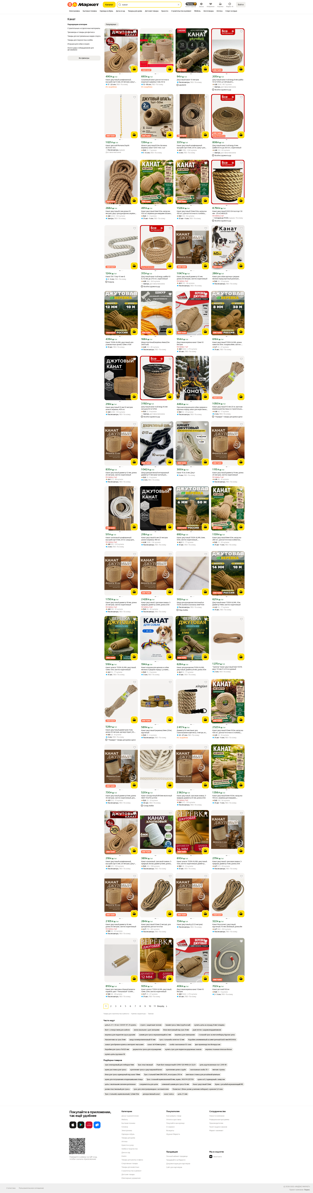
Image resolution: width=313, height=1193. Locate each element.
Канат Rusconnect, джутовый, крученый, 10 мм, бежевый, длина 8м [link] (227, 925)
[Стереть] (178, 4)
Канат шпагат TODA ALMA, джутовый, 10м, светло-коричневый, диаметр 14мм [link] (192, 862)
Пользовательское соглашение (31, 1188)
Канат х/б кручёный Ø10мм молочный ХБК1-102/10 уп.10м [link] (156, 797)
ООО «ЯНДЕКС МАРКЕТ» (300, 1187)
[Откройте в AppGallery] (89, 1128)
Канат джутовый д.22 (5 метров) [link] (190, 924)
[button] (111, 24)
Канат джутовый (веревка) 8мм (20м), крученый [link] (156, 731)
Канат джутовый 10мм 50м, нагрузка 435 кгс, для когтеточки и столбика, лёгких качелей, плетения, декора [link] (192, 212)
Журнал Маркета (173, 1134)
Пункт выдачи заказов (218, 1127)
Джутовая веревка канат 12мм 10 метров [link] (190, 343)
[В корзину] (134, 69)
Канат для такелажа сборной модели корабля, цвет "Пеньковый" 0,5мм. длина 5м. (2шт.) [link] (120, 990)
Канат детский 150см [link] (220, 989)
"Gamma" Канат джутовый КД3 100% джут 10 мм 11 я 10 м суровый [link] (227, 668)
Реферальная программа (219, 1120)
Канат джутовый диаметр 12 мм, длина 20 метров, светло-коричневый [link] (121, 474)
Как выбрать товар (173, 1116)
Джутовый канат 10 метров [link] (188, 80)
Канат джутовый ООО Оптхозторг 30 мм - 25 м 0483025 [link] (227, 212)
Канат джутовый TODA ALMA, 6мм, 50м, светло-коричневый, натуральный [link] (191, 539)
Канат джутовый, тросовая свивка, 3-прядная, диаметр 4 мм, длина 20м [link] (227, 862)
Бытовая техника (128, 1123)
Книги (124, 1156)
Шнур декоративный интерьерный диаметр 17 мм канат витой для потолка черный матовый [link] (155, 474)
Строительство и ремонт (131, 1171)
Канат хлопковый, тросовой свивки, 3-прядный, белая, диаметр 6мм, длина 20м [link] (156, 862)
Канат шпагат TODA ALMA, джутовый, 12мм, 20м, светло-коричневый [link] (156, 990)
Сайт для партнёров (174, 1167)
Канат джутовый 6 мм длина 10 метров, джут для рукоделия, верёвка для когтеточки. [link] (121, 212)
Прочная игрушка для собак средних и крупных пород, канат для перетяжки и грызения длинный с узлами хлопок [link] (192, 408)
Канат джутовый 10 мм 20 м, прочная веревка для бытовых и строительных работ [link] (227, 408)
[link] (120, 1025)
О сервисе (170, 1127)
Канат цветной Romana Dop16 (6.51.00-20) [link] (117, 146)
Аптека (124, 1141)
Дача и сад (126, 1152)
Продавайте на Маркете (175, 1160)
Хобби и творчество (130, 1149)
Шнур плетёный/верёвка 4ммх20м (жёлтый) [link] (155, 343)
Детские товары (128, 1174)
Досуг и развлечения (130, 1116)
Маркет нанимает (216, 1130)
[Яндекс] (307, 1190)
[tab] (74, 11)
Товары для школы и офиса (132, 1160)
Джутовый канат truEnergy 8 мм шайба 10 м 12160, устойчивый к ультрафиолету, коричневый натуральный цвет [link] (227, 81)
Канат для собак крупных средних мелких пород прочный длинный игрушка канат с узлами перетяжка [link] (226, 278)
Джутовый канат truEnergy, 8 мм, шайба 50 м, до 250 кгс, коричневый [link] (226, 146)
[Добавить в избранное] (134, 31)
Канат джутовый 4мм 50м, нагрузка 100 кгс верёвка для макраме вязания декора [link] (156, 212)
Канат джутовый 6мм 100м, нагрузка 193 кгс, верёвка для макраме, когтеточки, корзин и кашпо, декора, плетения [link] (227, 797)
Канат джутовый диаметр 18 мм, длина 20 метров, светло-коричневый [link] (121, 604)
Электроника (127, 1130)
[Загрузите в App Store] (72, 1128)
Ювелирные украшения (131, 1178)
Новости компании (216, 1116)
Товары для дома (128, 1138)
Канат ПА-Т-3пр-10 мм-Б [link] (115, 277)
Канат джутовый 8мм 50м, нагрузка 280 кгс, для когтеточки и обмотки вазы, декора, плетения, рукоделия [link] (226, 539)
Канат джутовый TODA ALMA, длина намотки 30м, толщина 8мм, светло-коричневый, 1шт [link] (227, 343)
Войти (241, 4)
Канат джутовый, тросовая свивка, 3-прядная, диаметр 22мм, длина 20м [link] (156, 604)
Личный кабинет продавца (176, 1156)
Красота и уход (128, 1145)
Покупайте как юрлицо (175, 1123)
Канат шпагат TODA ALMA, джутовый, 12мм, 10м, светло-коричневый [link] (121, 668)
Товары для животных (130, 1167)
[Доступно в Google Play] (81, 1128)
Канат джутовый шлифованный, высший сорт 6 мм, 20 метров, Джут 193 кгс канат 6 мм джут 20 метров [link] (120, 81)
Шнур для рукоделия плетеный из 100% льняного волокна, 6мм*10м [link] (190, 604)
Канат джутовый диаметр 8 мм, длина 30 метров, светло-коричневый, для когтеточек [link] (121, 797)
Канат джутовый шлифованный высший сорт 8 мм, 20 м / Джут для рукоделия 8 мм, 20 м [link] (191, 146)
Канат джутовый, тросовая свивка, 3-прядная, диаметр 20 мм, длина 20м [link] (191, 797)
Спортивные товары (130, 1163)
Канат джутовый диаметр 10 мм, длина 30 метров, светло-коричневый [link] (192, 278)
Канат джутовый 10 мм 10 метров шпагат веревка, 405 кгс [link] (119, 408)
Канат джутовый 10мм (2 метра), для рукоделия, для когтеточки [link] (156, 925)
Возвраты (170, 1130)
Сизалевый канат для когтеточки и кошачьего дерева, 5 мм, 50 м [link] (155, 81)
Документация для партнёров (178, 1164)
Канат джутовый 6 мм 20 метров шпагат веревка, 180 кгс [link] (154, 539)
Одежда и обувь (128, 1134)
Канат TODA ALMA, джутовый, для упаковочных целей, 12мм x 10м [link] (119, 343)
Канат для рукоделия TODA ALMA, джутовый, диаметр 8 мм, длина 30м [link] (191, 668)
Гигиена (125, 1127)
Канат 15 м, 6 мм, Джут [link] (186, 473)
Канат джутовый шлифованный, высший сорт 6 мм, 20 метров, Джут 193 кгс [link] (120, 862)
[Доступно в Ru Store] (97, 1128)
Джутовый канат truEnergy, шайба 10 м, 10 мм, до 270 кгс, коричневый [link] (155, 278)
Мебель (125, 1120)
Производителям (216, 1123)
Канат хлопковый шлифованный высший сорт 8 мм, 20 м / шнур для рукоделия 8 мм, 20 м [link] (120, 539)
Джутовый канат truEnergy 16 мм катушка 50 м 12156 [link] (154, 408)
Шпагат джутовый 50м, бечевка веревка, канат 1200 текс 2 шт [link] (154, 146)
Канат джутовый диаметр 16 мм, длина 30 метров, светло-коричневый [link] (121, 925)
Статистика (10, 1188)
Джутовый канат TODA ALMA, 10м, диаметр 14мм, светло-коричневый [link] (226, 604)
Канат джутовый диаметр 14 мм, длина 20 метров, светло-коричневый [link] (227, 474)
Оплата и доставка (173, 1120)
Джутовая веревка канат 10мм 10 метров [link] (190, 990)
